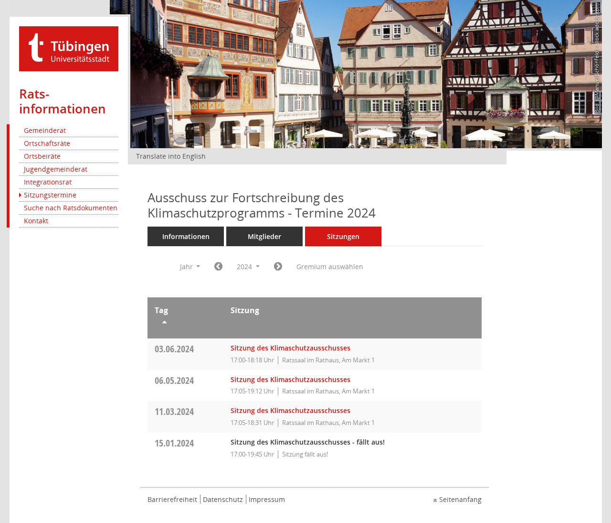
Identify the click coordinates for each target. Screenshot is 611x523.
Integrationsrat (48, 181)
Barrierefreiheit (172, 499)
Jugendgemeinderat (55, 169)
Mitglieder (264, 236)
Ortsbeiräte (42, 156)
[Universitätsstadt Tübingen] (68, 48)
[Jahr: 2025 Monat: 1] (278, 266)
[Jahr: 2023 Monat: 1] (218, 266)
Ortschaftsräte (47, 143)
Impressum (267, 499)
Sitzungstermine (50, 194)
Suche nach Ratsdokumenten (70, 207)
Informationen (186, 236)
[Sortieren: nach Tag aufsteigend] (185, 323)
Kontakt (36, 220)
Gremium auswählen (329, 266)
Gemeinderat (45, 130)
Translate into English (171, 156)
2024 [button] (245, 266)
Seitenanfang (460, 499)
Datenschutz (223, 499)
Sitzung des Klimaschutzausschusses (290, 347)
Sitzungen (343, 236)
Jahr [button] (187, 266)
